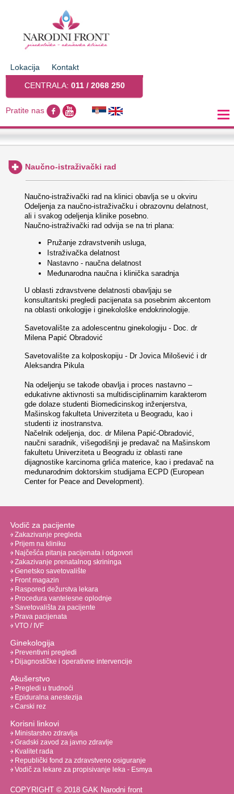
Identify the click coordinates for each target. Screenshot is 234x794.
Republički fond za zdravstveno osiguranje (79, 760)
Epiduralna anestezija (47, 697)
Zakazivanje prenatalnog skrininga (67, 562)
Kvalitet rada (33, 751)
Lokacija (25, 67)
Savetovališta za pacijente (54, 607)
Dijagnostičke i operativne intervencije (72, 661)
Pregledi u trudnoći (43, 688)
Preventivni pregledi (45, 652)
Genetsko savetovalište (49, 571)
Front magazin (36, 580)
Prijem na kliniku (39, 544)
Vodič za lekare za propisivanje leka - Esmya (82, 770)
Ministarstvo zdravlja (45, 733)
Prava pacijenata (40, 617)
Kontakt (65, 67)
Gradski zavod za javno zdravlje (63, 742)
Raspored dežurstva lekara (55, 589)
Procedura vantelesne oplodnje (62, 598)
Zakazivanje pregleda (47, 535)
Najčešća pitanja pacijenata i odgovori (73, 553)
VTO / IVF (28, 626)
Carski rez (29, 706)
